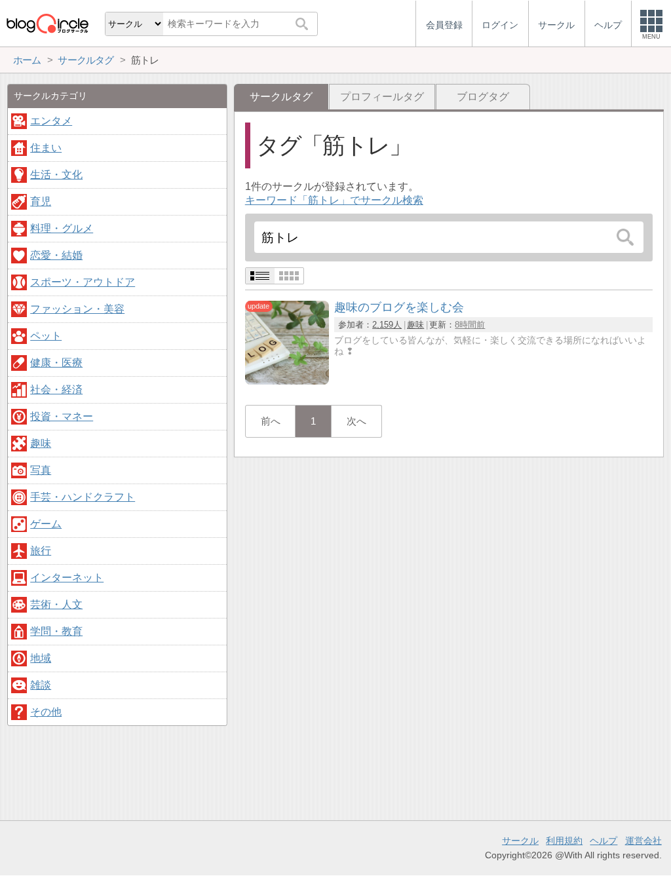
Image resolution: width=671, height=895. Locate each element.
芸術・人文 (56, 604)
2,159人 (387, 325)
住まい (46, 147)
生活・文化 (56, 174)
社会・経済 (56, 389)
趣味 (415, 325)
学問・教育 (56, 631)
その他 (46, 711)
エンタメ (51, 120)
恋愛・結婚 (56, 255)
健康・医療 (56, 362)
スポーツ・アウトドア (82, 282)
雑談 (40, 685)
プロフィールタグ (382, 96)
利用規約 (564, 840)
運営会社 (643, 840)
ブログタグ (483, 96)
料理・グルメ (61, 228)
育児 (40, 201)
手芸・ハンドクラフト (82, 497)
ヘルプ (603, 840)
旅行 (40, 550)
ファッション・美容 (77, 308)
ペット (46, 335)
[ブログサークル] (47, 23)
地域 (40, 658)
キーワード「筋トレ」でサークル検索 (334, 200)
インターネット (67, 577)
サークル (520, 840)
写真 (40, 470)
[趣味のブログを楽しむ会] (287, 381)
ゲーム (46, 523)
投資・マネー (61, 416)
